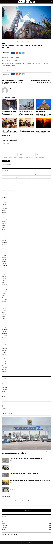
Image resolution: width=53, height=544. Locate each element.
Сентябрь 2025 (4, 221)
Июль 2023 (4, 270)
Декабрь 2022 (4, 284)
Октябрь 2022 (4, 288)
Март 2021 (4, 324)
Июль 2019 (4, 361)
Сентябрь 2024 (4, 244)
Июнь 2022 (4, 295)
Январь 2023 (4, 282)
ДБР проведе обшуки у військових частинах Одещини (13, 186)
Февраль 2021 (4, 325)
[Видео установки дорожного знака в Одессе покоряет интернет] (5, 460)
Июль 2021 (4, 316)
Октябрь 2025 (4, 219)
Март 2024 (4, 255)
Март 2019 (4, 369)
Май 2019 (3, 365)
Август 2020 (4, 337)
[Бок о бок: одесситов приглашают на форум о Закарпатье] (5, 475)
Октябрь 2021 (4, 310)
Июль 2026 (4, 202)
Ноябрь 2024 (4, 240)
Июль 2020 (4, 339)
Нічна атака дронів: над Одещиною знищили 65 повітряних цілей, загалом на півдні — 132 (21, 180)
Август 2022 (4, 291)
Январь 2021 (4, 327)
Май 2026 (3, 206)
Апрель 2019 (4, 367)
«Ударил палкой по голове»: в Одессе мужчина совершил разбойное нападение (9, 113)
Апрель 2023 (4, 276)
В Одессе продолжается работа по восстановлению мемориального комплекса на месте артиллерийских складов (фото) (9, 132)
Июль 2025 (4, 225)
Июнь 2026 (4, 204)
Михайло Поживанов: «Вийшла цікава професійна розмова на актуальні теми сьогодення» (12, 82)
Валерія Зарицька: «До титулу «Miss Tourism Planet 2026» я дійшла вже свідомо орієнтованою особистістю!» (24, 174)
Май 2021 (3, 320)
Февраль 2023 (4, 280)
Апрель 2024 (4, 253)
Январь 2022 (4, 305)
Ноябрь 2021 (4, 308)
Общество (3, 383)
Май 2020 (3, 342)
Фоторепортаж (4, 389)
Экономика (4, 391)
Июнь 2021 (4, 318)
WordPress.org (4, 408)
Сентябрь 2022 (4, 289)
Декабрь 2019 (4, 352)
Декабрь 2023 (4, 261)
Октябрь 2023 (4, 265)
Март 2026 (4, 210)
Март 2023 (4, 278)
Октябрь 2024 (4, 242)
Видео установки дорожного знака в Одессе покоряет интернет (26, 458)
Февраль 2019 (4, 371)
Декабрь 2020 (4, 329)
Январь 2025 (4, 236)
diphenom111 (13, 88)
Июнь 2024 (4, 250)
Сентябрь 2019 (4, 358)
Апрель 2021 (4, 322)
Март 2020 (4, 346)
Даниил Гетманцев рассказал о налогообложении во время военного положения (30, 480)
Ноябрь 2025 (4, 217)
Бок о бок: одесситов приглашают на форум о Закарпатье (24, 473)
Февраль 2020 (4, 348)
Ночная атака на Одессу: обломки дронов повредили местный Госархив (43, 131)
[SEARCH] (50, 164)
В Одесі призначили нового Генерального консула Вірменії (26, 130)
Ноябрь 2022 (4, 286)
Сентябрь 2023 (4, 267)
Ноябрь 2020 (4, 331)
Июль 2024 (4, 248)
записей (4, 403)
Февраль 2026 (4, 212)
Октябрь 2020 (4, 333)
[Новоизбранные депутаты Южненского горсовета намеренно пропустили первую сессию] (5, 467)
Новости (3, 43)
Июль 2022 (4, 293)
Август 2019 (4, 359)
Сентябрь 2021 (4, 312)
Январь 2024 (4, 259)
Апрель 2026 (4, 208)
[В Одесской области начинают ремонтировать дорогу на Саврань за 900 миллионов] (5, 489)
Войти (3, 400)
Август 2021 (4, 314)
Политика (3, 385)
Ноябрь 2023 (4, 263)
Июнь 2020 (4, 341)
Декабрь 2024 (4, 238)
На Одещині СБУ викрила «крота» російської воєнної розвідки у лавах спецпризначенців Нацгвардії (23, 177)
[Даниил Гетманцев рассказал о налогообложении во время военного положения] (5, 482)
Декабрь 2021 (4, 306)
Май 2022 (3, 297)
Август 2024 (4, 246)
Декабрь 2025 (4, 216)
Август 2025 (4, 223)
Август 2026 (4, 200)
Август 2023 (4, 269)
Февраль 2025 (4, 234)
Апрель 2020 (4, 344)
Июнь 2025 (4, 227)
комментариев (6, 405)
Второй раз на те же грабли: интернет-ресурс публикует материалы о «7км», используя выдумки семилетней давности (26, 452)
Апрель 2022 (4, 299)
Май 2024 (3, 251)
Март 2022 (4, 301)
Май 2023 (3, 274)
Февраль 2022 (4, 303)
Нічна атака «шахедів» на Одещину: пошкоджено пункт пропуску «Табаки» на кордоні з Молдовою (22, 183)
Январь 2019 (4, 373)
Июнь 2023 (4, 272)
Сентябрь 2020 (4, 335)
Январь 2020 (4, 350)
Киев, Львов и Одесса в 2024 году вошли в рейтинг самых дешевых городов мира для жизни (26, 113)
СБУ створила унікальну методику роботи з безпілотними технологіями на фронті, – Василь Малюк (43, 113)
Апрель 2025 (4, 231)
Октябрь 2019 (4, 356)
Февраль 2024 (4, 257)
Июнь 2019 (4, 363)
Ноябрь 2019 (4, 354)
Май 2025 (3, 229)
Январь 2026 (4, 214)
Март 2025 (4, 233)
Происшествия (4, 387)
